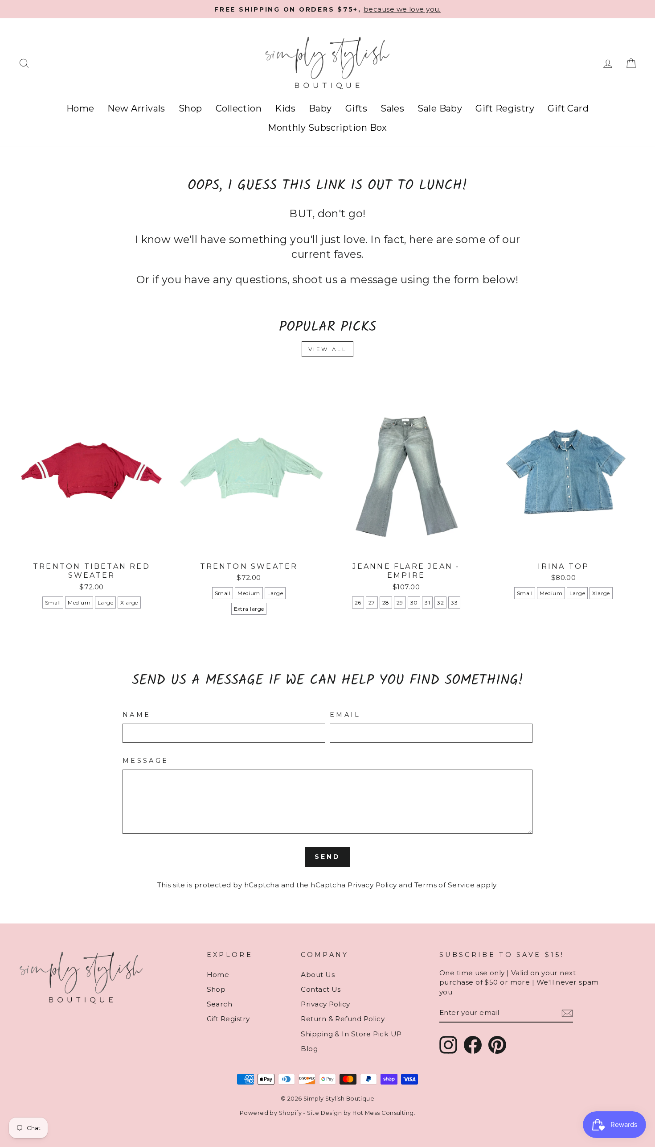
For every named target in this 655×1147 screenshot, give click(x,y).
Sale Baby (440, 108)
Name (137, 715)
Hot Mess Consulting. (383, 1113)
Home (80, 108)
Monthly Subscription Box (327, 127)
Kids (285, 108)
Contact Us (321, 989)
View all (327, 349)
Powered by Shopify (271, 1113)
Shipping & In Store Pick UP (351, 1034)
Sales (392, 108)
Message (145, 761)
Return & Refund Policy (343, 1018)
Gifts (356, 108)
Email (345, 715)
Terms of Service (444, 885)
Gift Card (568, 108)
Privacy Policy (372, 885)
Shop (190, 108)
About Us (318, 974)
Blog (309, 1048)
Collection (239, 108)
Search (220, 1004)
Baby (320, 108)
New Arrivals (136, 108)
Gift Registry (504, 108)
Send (328, 857)
